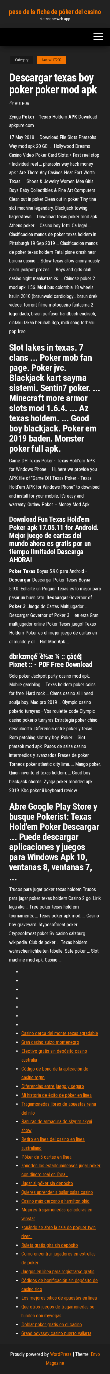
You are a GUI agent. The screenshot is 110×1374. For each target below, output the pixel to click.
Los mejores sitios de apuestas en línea (59, 1298)
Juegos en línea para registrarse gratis (57, 1271)
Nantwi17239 (51, 60)
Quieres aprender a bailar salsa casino (57, 1192)
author (22, 103)
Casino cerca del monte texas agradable (59, 1033)
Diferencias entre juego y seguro (52, 1086)
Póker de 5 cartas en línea (46, 1157)
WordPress (61, 1354)
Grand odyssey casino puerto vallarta (56, 1333)
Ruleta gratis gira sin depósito (49, 1245)
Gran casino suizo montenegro (50, 1042)
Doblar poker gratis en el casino (51, 1324)
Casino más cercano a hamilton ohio (55, 1201)
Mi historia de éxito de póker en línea (56, 1095)
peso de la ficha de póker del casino (55, 12)
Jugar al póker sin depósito (47, 1183)
